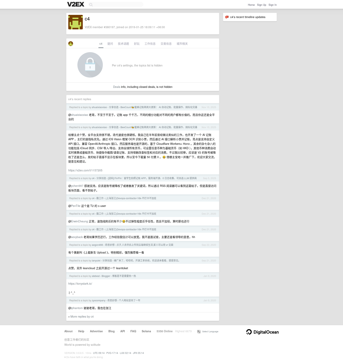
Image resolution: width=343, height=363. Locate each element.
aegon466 (97, 244)
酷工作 (100, 198)
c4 (100, 43)
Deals (116, 87)
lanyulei (96, 260)
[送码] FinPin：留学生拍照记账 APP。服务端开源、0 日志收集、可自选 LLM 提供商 (152, 178)
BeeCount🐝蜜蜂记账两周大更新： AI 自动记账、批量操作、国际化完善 (158, 107)
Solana (146, 331)
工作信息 (150, 43)
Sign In (273, 5)
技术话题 (123, 43)
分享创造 (114, 107)
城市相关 (182, 43)
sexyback (77, 237)
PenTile (75, 206)
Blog (111, 331)
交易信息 (166, 43)
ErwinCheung (79, 221)
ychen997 (77, 186)
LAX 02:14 (125, 352)
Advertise (96, 331)
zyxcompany (98, 300)
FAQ (133, 331)
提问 (110, 43)
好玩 (137, 43)
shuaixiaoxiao (99, 107)
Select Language (209, 331)
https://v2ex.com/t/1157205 (85, 170)
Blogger (106, 276)
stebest (96, 276)
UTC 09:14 (99, 352)
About (68, 331)
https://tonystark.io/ (80, 283)
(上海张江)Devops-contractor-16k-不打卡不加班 (131, 198)
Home (251, 5)
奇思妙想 (110, 244)
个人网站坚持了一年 (129, 300)
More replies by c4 (82, 316)
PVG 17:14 (112, 352)
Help (81, 331)
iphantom (77, 308)
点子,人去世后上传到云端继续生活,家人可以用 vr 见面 (145, 244)
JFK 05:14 (138, 352)
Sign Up (261, 5)
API (122, 331)
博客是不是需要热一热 (124, 276)
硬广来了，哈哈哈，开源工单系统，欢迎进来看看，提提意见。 (147, 260)
